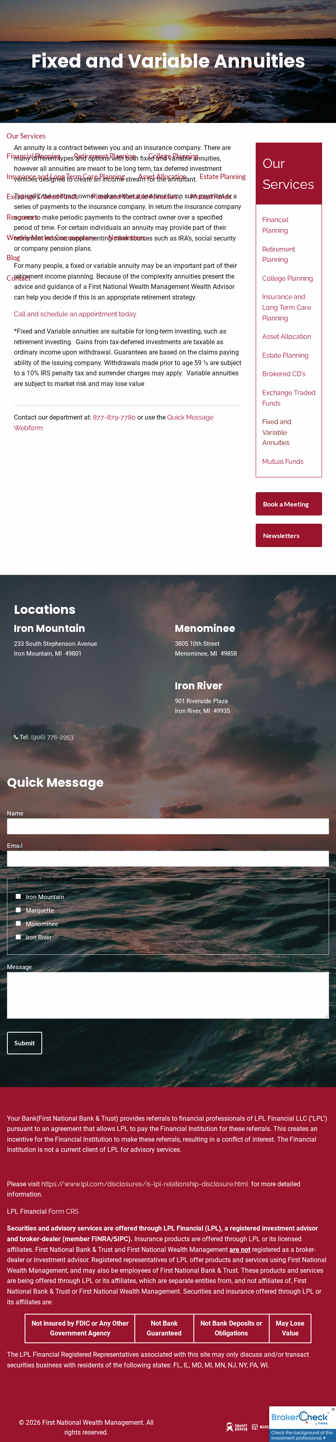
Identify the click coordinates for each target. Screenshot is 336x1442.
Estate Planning (223, 176)
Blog (13, 257)
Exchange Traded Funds (42, 196)
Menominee (42, 924)
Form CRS (63, 1211)
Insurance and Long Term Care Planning (66, 176)
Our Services (26, 136)
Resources (22, 217)
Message (19, 967)
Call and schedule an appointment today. (75, 314)
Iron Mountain (45, 897)
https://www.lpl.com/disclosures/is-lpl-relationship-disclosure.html (145, 1184)
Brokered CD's (284, 374)
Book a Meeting (286, 504)
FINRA (101, 1239)
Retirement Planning (104, 156)
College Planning (173, 156)
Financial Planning (34, 156)
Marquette (40, 910)
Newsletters (126, 237)
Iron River (39, 937)
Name (15, 813)
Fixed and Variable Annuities (134, 196)
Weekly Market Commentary (51, 237)
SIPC (121, 1239)
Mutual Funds (211, 196)
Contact (19, 278)
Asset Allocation (162, 176)
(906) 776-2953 (51, 737)
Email (44, 845)
